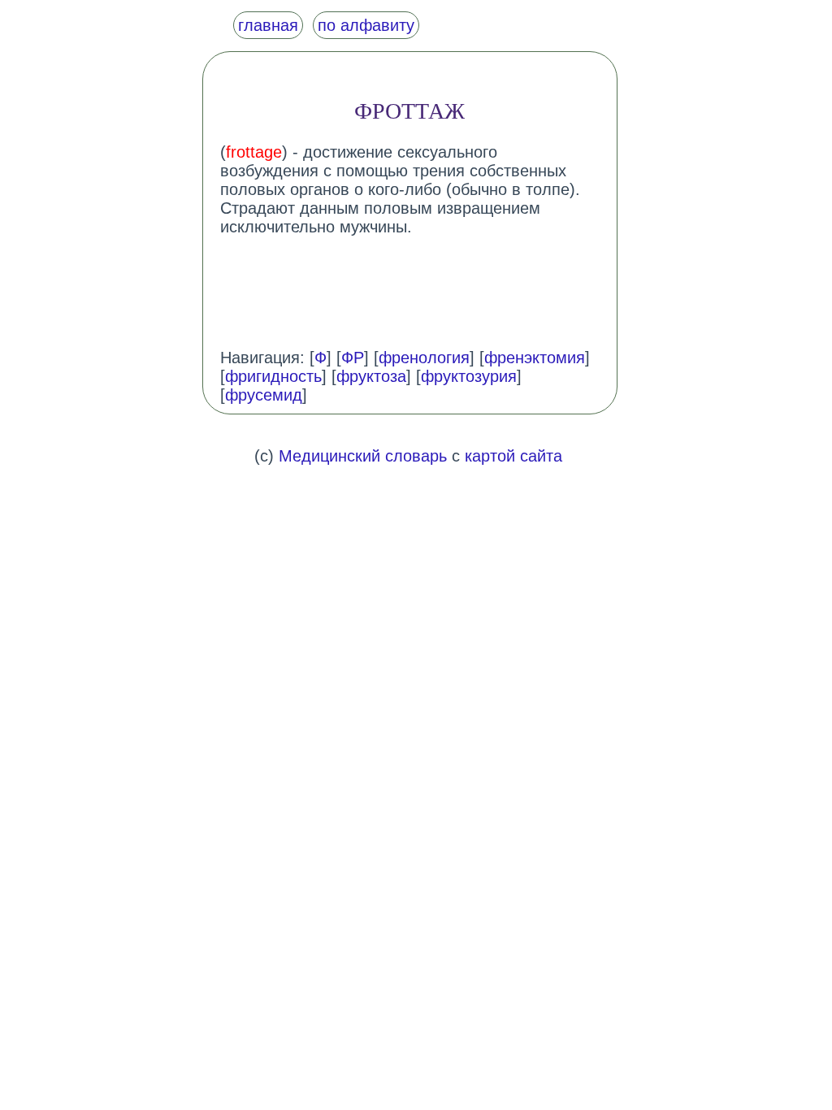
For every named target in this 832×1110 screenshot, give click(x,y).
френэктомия (534, 357)
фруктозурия (469, 376)
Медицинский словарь (363, 456)
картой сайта (513, 456)
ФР (352, 357)
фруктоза (371, 376)
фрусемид (263, 395)
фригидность (273, 376)
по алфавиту (366, 25)
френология (424, 357)
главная (268, 25)
